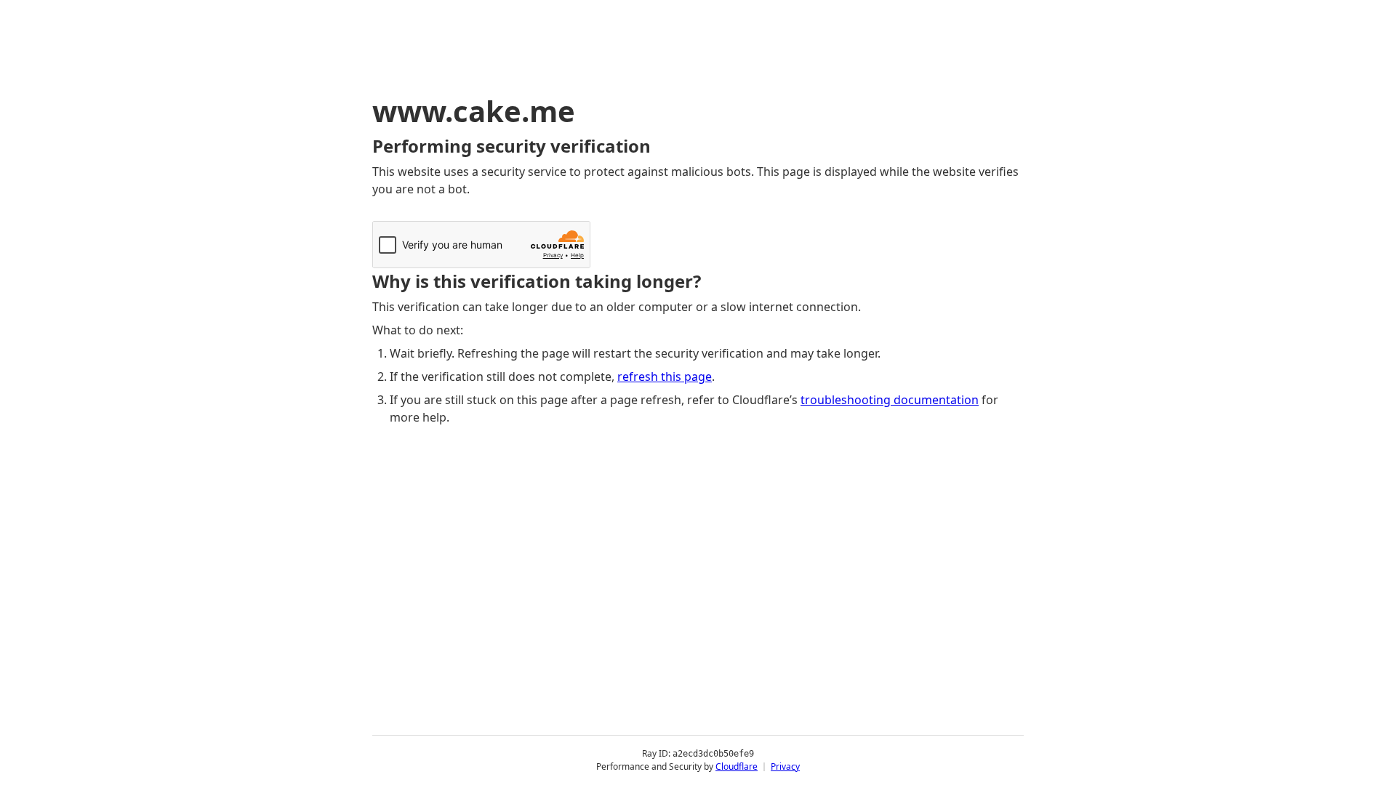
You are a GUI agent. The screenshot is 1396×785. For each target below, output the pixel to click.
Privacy (785, 766)
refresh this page (664, 377)
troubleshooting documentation (890, 400)
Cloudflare (736, 766)
